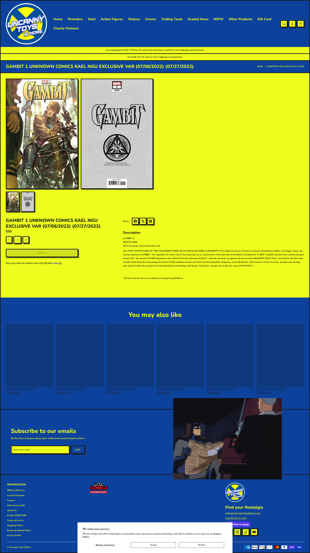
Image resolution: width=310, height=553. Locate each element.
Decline (201, 544)
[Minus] (9, 239)
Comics (150, 19)
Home (58, 19)
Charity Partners (66, 28)
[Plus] (26, 239)
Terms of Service (15, 520)
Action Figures (112, 19)
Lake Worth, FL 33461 (236, 518)
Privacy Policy (14, 535)
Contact (11, 500)
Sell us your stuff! (16, 505)
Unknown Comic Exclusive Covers (285, 66)
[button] (135, 221)
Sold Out (42, 253)
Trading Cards (172, 19)
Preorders (75, 19)
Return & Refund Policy (19, 530)
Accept (153, 544)
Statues (134, 19)
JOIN (77, 449)
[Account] (292, 23)
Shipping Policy (15, 525)
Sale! (92, 19)
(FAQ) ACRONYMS (16, 515)
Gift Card (264, 19)
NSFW (218, 19)
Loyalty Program (15, 495)
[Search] (283, 23)
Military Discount (16, 490)
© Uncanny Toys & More (19, 547)
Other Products (240, 19)
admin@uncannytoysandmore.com (242, 513)
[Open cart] (300, 23)
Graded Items (198, 19)
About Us (11, 510)
